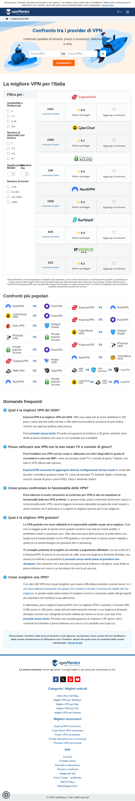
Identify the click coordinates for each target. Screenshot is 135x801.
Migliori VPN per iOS (67, 708)
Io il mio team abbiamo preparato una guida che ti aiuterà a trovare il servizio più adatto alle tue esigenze (77, 589)
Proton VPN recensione (67, 734)
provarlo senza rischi (42, 433)
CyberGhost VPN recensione (67, 730)
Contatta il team (67, 760)
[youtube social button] (77, 679)
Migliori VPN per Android (67, 712)
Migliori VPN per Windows (67, 700)
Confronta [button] (62, 63)
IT (118, 12)
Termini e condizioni (67, 769)
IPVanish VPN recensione (67, 743)
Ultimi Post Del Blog (67, 695)
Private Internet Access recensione (67, 738)
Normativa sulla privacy (67, 765)
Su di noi (67, 756)
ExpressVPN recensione (67, 726)
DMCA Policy (67, 781)
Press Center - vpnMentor (67, 777)
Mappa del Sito (68, 773)
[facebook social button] (56, 679)
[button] (6, 795)
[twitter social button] (63, 679)
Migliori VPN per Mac (67, 704)
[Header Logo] (18, 12)
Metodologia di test (67, 786)
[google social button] (70, 679)
